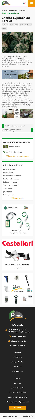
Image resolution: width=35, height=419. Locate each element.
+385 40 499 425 (19, 337)
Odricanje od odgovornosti (17, 402)
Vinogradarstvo (17, 362)
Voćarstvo (17, 357)
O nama (17, 383)
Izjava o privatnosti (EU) (17, 397)
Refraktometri (9, 195)
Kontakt (17, 408)
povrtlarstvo (14, 25)
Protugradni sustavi (11, 179)
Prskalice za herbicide (12, 176)
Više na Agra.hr (17, 198)
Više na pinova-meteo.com (17, 156)
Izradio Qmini (28, 416)
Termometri (8, 189)
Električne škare (10, 169)
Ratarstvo (17, 366)
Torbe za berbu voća (11, 185)
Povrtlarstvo (17, 371)
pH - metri (7, 192)
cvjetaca (5, 25)
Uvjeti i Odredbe (17, 388)
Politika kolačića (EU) (17, 393)
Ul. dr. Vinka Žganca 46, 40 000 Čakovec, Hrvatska (19, 331)
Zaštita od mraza (10, 182)
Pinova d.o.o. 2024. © (9, 416)
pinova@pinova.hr (18, 341)
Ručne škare (8, 172)
